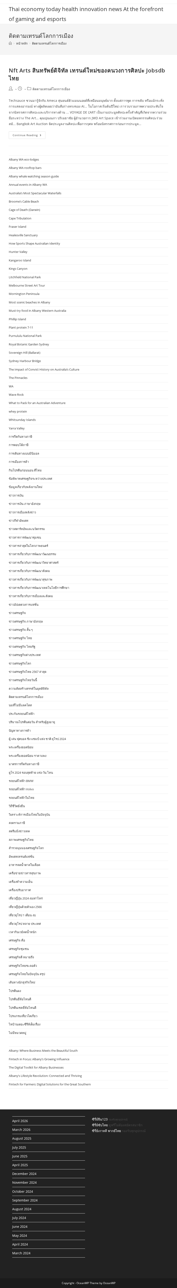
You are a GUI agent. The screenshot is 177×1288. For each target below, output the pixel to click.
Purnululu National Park (25, 336)
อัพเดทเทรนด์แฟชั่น (21, 856)
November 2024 (24, 1182)
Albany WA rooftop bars (25, 168)
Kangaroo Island (20, 260)
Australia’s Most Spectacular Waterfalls (35, 193)
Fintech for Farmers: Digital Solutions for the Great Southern (50, 1084)
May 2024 (19, 1235)
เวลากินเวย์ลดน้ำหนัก (22, 932)
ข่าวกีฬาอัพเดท (18, 520)
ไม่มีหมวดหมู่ (17, 1033)
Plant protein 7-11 (21, 327)
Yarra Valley (17, 428)
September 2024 (25, 1200)
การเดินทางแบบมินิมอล (24, 453)
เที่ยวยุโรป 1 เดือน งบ (22, 915)
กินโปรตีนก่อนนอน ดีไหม (25, 470)
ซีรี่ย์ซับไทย (100, 1125)
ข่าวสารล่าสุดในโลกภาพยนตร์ (28, 546)
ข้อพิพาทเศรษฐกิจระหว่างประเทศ (30, 478)
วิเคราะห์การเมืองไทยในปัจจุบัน (29, 814)
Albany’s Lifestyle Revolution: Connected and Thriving (45, 1076)
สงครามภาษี (17, 823)
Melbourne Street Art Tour (27, 285)
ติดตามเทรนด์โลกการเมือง (49, 43)
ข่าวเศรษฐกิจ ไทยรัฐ (22, 646)
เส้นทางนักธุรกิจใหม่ (22, 982)
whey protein (18, 411)
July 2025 (19, 1147)
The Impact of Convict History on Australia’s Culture (44, 369)
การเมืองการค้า (19, 462)
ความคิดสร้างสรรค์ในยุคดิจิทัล (29, 688)
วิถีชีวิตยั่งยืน (17, 806)
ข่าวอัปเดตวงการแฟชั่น (23, 604)
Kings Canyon (18, 269)
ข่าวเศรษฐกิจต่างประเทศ (25, 655)
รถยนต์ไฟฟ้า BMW (21, 781)
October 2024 (22, 1191)
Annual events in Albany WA (28, 185)
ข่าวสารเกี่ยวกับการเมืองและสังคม (31, 596)
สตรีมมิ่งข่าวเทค (19, 831)
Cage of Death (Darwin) (24, 210)
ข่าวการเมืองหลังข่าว (22, 512)
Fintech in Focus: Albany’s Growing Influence (39, 1059)
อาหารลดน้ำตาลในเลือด (24, 865)
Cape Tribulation (20, 218)
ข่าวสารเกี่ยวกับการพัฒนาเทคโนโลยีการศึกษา (39, 588)
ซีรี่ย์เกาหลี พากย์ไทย (106, 1131)
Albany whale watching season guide (34, 176)
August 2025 (21, 1138)
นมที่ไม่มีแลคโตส (20, 705)
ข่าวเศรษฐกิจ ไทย (20, 638)
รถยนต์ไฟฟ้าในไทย (21, 798)
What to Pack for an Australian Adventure (37, 403)
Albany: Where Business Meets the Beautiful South (43, 1050)
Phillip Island (17, 319)
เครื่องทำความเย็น (20, 882)
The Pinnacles (18, 378)
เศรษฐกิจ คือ (17, 940)
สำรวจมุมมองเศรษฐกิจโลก (26, 848)
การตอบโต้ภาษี (19, 445)
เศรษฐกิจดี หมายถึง (21, 957)
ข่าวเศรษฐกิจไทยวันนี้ (23, 680)
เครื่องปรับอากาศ (20, 890)
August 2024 (21, 1209)
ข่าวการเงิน (16, 495)
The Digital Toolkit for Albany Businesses (36, 1067)
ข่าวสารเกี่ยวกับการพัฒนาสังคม (29, 571)
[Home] (10, 43)
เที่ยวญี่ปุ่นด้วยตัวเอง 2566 (25, 907)
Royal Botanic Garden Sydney (29, 344)
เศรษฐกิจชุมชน (19, 949)
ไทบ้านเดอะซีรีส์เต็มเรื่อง (24, 1024)
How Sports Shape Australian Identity (34, 243)
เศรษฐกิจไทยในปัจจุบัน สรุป (27, 974)
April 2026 (20, 1121)
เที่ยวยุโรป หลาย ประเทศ (25, 924)
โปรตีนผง (15, 991)
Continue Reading (29, 136)
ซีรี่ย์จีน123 (100, 1119)
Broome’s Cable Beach (24, 201)
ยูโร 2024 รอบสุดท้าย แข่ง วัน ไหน (31, 772)
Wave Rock (16, 394)
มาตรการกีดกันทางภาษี (24, 764)
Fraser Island (17, 227)
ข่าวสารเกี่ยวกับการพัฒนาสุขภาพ (30, 579)
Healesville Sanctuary (23, 235)
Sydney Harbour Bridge (25, 361)
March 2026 (21, 1129)
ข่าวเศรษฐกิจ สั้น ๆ (21, 630)
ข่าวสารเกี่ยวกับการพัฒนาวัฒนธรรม (32, 554)
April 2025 (20, 1165)
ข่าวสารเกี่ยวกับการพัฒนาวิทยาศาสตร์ (34, 562)
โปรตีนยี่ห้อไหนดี (20, 999)
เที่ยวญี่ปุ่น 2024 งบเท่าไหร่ (26, 898)
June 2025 (19, 1156)
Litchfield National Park (25, 277)
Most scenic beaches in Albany (29, 302)
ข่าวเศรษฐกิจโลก (20, 663)
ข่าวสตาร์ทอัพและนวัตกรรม (27, 529)
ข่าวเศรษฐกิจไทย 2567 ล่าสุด (27, 672)
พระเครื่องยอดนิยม (21, 747)
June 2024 (19, 1226)
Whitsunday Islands (22, 420)
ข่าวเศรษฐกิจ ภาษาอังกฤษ (26, 621)
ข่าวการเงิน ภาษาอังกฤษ (25, 504)
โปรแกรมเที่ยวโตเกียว (23, 1016)
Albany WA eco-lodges (24, 159)
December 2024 (24, 1173)
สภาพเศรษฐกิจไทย (21, 840)
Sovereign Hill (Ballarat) (24, 352)
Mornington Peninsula (24, 294)
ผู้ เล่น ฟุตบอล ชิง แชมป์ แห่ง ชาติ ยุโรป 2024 (37, 739)
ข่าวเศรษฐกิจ (17, 613)
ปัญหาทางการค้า (20, 730)
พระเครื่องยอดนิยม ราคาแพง (27, 756)
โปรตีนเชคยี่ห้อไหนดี (22, 1008)
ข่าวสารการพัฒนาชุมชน (25, 537)
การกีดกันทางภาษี (20, 436)
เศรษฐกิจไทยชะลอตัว (23, 966)
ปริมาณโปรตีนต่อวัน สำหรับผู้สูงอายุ (32, 722)
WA (11, 386)
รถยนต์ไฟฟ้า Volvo (21, 789)
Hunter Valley (18, 252)
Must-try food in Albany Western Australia (37, 311)
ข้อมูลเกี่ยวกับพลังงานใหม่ (25, 487)
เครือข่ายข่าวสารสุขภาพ (25, 873)
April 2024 (20, 1244)
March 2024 (21, 1253)
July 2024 (19, 1218)
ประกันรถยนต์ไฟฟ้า (21, 714)
